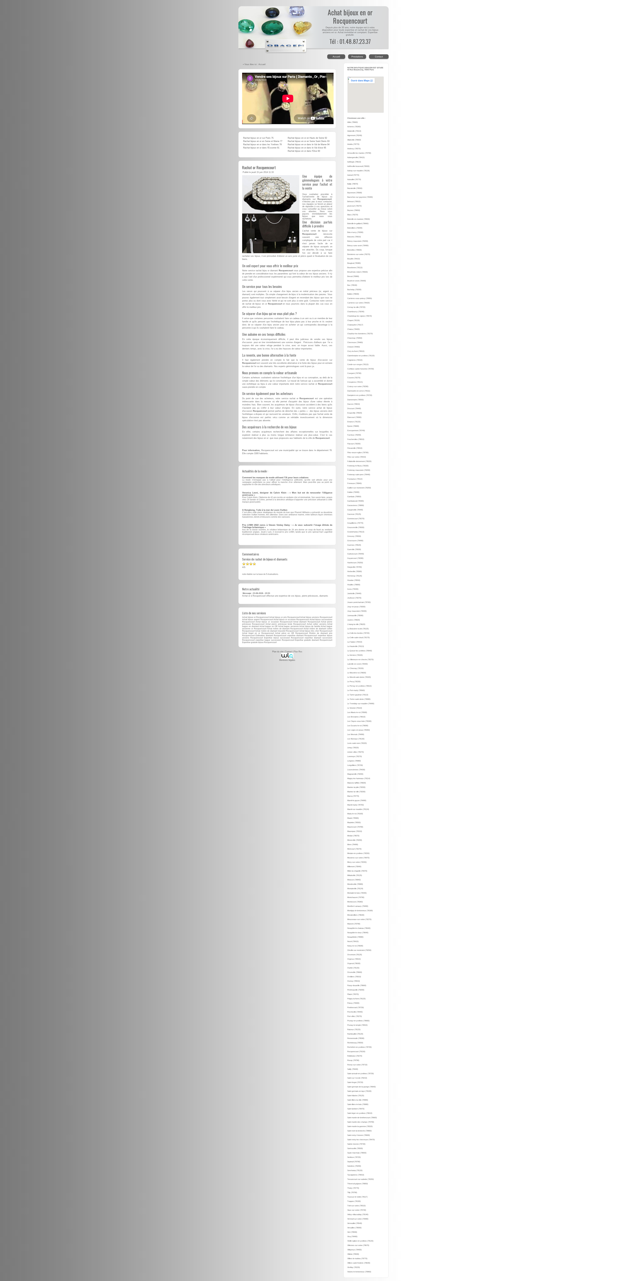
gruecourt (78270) (354, 206)
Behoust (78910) (354, 201)
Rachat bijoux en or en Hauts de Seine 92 (307, 138)
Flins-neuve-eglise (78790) (358, 452)
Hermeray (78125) (354, 576)
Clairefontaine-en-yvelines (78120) (361, 356)
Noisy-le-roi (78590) (355, 946)
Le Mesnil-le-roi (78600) (356, 673)
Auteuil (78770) (353, 175)
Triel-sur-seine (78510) (356, 1206)
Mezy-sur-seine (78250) (357, 862)
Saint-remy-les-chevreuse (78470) (361, 1140)
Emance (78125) (354, 422)
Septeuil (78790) (353, 1162)
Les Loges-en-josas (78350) (358, 730)
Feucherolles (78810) (355, 439)
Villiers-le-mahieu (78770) (357, 1258)
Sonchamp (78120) (354, 1170)
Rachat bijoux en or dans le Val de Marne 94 (309, 144)
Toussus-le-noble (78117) (357, 1197)
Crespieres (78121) (355, 382)
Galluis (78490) (353, 492)
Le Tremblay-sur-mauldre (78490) (360, 704)
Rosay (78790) (353, 1060)
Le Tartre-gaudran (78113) (357, 695)
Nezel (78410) (353, 941)
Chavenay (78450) (354, 338)
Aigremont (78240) (354, 135)
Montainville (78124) (355, 889)
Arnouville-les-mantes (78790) (359, 153)
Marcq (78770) (353, 796)
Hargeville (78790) (354, 567)
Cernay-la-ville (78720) (356, 307)
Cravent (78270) (353, 378)
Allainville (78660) (354, 140)
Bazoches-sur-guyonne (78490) (360, 197)
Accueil (336, 56)
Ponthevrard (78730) (355, 1007)
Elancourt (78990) (354, 417)
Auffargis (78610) (354, 162)
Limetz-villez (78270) (355, 752)
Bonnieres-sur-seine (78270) (358, 254)
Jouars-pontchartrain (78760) (359, 602)
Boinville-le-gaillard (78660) (358, 223)
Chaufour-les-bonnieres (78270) (360, 334)
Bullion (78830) (353, 294)
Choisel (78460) (353, 347)
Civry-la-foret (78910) (355, 351)
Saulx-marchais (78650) (356, 1153)
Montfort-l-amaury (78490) (357, 906)
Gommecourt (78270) (355, 519)
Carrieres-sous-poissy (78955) (359, 298)
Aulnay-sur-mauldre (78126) (358, 171)
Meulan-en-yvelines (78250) (358, 853)
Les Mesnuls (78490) (355, 734)
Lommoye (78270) (354, 756)
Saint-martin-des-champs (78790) (360, 1122)
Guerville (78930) (354, 549)
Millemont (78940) (354, 866)
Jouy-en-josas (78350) (356, 607)
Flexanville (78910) (354, 448)
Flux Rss (298, 652)
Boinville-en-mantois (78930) (358, 219)
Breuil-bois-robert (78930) (357, 272)
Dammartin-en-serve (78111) (358, 391)
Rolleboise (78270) (354, 1056)
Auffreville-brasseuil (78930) (358, 166)
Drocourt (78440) (354, 408)
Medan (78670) (353, 836)
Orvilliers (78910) (354, 977)
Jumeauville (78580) (355, 615)
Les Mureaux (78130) (355, 739)
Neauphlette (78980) (355, 937)
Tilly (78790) (352, 1192)
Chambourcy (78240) (355, 312)
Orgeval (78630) (353, 963)
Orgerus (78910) (354, 959)
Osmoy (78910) (353, 981)
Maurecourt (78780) (355, 827)
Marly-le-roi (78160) (355, 814)
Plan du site (277, 652)
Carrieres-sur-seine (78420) (358, 303)
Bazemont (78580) (354, 193)
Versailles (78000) (354, 1228)
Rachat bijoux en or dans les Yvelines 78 (262, 144)
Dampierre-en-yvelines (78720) (359, 395)
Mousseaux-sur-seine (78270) (359, 919)
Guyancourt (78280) (355, 558)
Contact (379, 56)
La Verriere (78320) (355, 655)
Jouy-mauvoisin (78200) (357, 611)
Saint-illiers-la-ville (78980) (357, 1100)
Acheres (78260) (354, 127)
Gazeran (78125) (354, 514)
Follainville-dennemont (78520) (359, 461)
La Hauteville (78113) (355, 646)
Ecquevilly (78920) (354, 413)
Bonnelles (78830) (354, 250)
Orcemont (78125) (354, 955)
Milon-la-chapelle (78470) (357, 871)
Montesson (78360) (355, 902)
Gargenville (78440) (355, 510)
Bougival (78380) (354, 263)
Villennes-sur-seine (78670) (358, 1245)
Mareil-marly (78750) (355, 805)
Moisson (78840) (354, 880)
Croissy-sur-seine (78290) (357, 386)
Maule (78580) (353, 818)
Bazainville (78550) (354, 188)
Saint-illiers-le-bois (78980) (357, 1104)
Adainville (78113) (354, 131)
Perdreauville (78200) (355, 990)
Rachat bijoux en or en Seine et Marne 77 (262, 141)
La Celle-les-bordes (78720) (358, 633)
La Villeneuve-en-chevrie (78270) (360, 659)
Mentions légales (287, 660)
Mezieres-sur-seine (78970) (358, 858)
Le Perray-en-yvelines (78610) (359, 686)
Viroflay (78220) (353, 1267)
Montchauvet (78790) (355, 897)
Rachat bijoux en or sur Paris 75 (258, 138)
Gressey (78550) (354, 536)
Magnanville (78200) (355, 774)
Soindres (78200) (354, 1166)
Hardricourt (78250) (355, 563)
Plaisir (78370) (353, 994)
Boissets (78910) (354, 237)
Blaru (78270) (352, 215)
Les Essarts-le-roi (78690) (357, 726)
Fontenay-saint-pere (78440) (358, 475)
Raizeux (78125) (354, 1029)
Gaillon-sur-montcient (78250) (359, 488)
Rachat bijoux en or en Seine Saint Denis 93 (309, 141)
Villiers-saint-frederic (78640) (358, 1263)
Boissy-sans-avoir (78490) (358, 245)
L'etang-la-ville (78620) (356, 624)
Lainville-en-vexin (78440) (357, 664)
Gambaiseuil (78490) (355, 501)
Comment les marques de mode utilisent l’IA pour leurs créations (275, 477)
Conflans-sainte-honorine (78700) (360, 369)
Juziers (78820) (353, 620)
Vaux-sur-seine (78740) (356, 1210)
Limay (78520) (353, 748)
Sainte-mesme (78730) (356, 1144)
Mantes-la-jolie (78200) (356, 787)
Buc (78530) (352, 285)
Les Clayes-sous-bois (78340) (359, 721)
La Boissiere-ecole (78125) (358, 629)
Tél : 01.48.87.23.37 (350, 41)
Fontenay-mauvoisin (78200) (358, 470)
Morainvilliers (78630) (355, 915)
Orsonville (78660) (354, 972)
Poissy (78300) (353, 1003)
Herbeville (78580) (354, 571)
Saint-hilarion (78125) (355, 1096)
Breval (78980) (353, 276)
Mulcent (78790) (353, 924)
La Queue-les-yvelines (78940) (359, 651)
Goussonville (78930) (355, 527)
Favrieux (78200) (354, 435)
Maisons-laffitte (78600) (356, 783)
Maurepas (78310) (354, 831)
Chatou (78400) (353, 329)
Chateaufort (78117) (355, 325)
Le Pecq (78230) (354, 682)
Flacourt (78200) (354, 444)
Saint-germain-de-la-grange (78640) (361, 1087)
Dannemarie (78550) (355, 400)
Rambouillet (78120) (355, 1034)
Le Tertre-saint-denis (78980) (358, 699)
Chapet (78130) (353, 320)
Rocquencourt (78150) (356, 1051)
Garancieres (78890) (355, 505)
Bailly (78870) (352, 184)
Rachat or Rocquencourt (259, 167)
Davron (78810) (353, 404)
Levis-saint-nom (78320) (357, 743)
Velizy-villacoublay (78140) (357, 1214)
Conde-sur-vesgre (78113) (358, 364)
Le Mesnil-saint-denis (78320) (359, 677)
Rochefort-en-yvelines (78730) (359, 1047)
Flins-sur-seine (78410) (356, 457)
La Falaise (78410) (354, 642)
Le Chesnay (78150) (355, 668)
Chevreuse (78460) (355, 342)
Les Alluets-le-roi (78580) (357, 712)
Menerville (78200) (354, 840)
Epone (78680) (353, 426)
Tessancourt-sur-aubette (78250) (360, 1179)
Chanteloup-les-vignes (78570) (359, 316)
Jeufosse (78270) (354, 598)
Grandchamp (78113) (355, 532)
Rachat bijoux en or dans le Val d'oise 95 (307, 148)
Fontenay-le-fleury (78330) (358, 466)
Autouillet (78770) (354, 179)
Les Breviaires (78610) (356, 717)
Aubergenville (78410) (356, 157)
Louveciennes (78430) (356, 770)
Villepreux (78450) (354, 1250)
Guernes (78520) (354, 545)
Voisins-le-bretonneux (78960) (359, 1272)
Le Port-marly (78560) (356, 690)
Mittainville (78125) (354, 875)
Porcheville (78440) (355, 1012)
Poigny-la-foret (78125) (356, 999)
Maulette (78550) (354, 822)
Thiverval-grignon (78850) (357, 1184)
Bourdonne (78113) (354, 267)
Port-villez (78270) (354, 1016)
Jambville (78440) (354, 593)
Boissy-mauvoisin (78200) (357, 241)
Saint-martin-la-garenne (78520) (360, 1126)
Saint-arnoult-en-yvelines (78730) (360, 1073)
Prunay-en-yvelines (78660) (358, 1021)
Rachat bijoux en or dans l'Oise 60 (304, 151)
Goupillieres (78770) (355, 523)
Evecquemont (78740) (356, 430)
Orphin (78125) (353, 968)
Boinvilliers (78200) (354, 228)
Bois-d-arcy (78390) (355, 232)
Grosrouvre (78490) (355, 541)
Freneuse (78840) (354, 483)
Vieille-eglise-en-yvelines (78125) (360, 1241)
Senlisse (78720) (354, 1157)
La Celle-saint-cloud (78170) (358, 637)
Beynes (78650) (353, 210)
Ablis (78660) (352, 122)
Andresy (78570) (354, 149)
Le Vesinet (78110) (354, 708)
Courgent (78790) (354, 373)
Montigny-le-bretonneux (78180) (360, 911)
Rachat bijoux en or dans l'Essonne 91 (261, 148)
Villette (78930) (353, 1254)
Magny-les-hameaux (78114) (358, 778)
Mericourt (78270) (354, 849)
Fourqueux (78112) (354, 479)
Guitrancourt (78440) (355, 554)
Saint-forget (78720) (355, 1082)
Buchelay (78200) (354, 290)
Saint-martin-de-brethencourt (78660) (362, 1118)
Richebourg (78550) (355, 1043)
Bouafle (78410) (353, 259)
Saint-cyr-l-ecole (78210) (357, 1078)
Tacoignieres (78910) (355, 1175)
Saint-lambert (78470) (355, 1109)
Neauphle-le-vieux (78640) (357, 933)
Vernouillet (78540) (354, 1223)
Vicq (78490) (352, 1236)
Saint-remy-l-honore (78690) (358, 1135)
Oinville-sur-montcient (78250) (359, 950)
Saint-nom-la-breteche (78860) (359, 1131)
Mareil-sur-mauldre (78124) (358, 809)
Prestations (357, 56)
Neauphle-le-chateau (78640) (358, 928)
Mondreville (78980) (355, 884)
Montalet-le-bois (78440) (357, 893)
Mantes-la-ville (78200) (356, 792)
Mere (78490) (352, 844)
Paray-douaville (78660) (356, 985)
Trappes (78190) (354, 1201)
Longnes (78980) (354, 761)
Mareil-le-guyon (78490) (356, 800)
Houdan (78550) (353, 580)
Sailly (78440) (352, 1069)
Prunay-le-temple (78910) (357, 1025)
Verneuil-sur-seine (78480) (357, 1219)
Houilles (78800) (353, 585)
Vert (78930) (352, 1232)
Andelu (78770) (353, 144)
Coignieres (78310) (354, 360)
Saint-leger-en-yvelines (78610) (359, 1113)
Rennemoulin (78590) (355, 1038)
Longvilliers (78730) (355, 765)
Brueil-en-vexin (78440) (356, 281)
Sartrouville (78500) (355, 1148)
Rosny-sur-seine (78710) (357, 1065)
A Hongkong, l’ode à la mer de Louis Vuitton (264, 510)
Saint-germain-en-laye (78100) (359, 1091)
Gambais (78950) (354, 497)
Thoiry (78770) (353, 1188)
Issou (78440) (352, 589)
